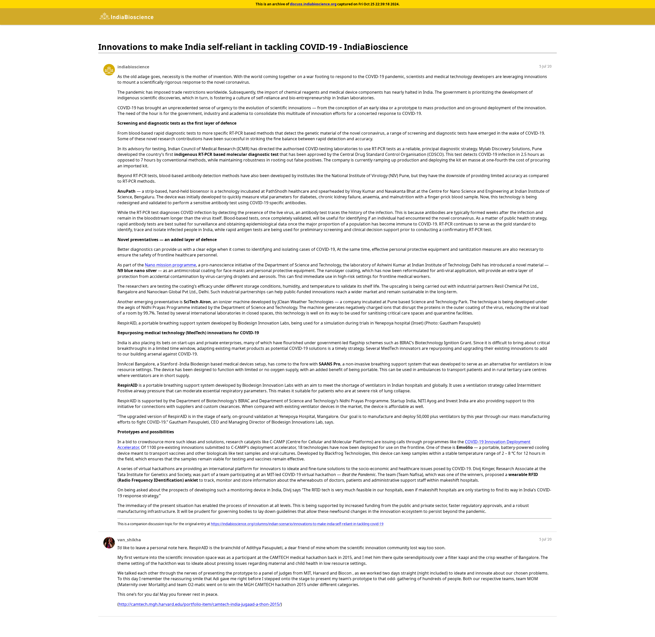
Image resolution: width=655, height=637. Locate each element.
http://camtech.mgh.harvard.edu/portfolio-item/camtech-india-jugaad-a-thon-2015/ (200, 604)
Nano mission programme (170, 265)
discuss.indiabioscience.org (313, 4)
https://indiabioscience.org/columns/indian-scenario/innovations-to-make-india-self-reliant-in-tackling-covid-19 (297, 524)
